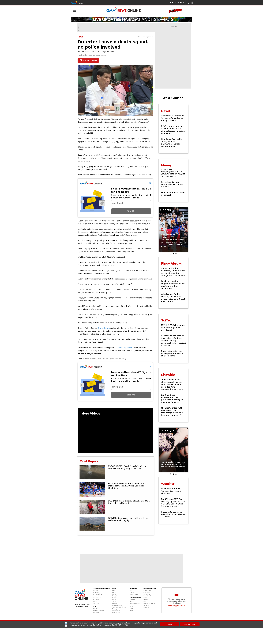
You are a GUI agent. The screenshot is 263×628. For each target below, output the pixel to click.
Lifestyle (114, 603)
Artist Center (147, 592)
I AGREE (169, 624)
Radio (145, 598)
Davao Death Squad (105, 358)
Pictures (146, 600)
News (81, 3)
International (147, 596)
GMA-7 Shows (96, 609)
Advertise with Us (97, 594)
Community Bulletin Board (119, 607)
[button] (170, 254)
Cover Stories (116, 611)
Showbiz (114, 601)
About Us (95, 590)
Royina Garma (104, 328)
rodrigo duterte (89, 358)
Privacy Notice (97, 598)
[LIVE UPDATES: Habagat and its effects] (131, 19)
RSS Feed (132, 599)
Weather (114, 598)
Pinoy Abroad (116, 596)
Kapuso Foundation (149, 603)
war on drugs (120, 358)
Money (114, 592)
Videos (131, 590)
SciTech (114, 600)
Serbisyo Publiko (117, 605)
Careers (95, 596)
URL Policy (96, 600)
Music (145, 601)
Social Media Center (135, 603)
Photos (132, 592)
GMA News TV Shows (98, 611)
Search (131, 609)
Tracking (114, 609)
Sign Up (131, 211)
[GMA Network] (73, 2)
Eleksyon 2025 (116, 612)
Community (147, 594)
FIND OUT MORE (190, 624)
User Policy (96, 603)
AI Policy (95, 601)
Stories (131, 610)
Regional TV (147, 607)
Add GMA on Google (88, 60)
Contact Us (96, 592)
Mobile (131, 601)
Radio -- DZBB (134, 594)
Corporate (146, 605)
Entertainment (147, 590)
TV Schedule (96, 612)
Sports (114, 594)
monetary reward (125, 347)
